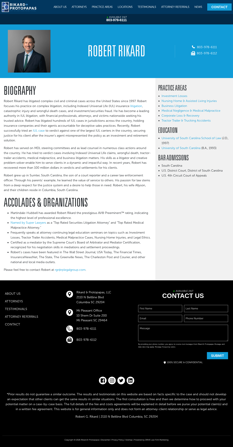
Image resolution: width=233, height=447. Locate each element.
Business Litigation (174, 106)
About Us (60, 7)
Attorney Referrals (175, 7)
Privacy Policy (118, 440)
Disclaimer (105, 440)
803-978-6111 (116, 20)
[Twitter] (121, 380)
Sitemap (129, 440)
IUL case (39, 130)
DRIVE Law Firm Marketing (157, 440)
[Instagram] (112, 380)
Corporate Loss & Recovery (180, 115)
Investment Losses (174, 96)
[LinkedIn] (130, 380)
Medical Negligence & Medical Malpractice (191, 111)
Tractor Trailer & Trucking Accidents (187, 120)
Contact (219, 7)
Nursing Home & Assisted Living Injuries (189, 101)
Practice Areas (102, 7)
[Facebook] (103, 380)
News (198, 7)
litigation (136, 106)
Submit (217, 356)
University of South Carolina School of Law (191, 138)
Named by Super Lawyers (28, 223)
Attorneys (79, 7)
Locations (125, 7)
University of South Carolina (181, 148)
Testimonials (147, 7)
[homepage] (19, 7)
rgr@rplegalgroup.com (70, 270)
